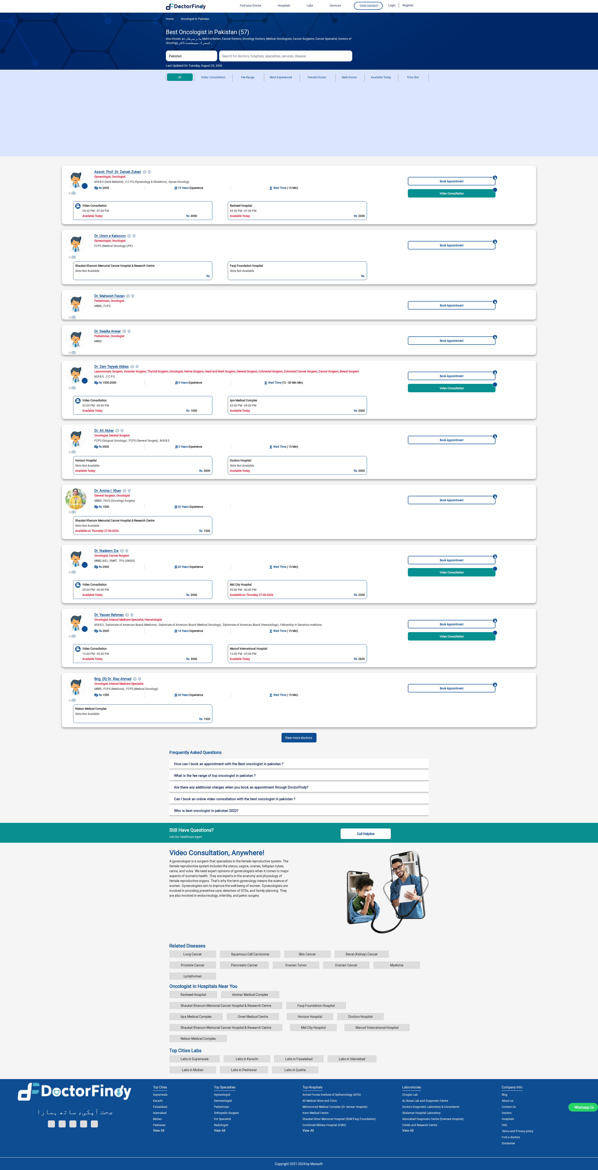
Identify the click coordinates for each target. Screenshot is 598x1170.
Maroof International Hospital (377, 1027)
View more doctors (298, 737)
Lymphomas (193, 976)
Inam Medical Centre (315, 1113)
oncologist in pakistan (194, 19)
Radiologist (221, 1125)
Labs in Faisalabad (299, 1059)
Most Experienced (281, 77)
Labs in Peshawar (244, 1070)
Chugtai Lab (410, 1094)
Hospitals (508, 1119)
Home (170, 19)
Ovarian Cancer (346, 965)
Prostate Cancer (192, 965)
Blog (504, 1094)
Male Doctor (349, 77)
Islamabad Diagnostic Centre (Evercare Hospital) (433, 1119)
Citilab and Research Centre (419, 1125)
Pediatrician (221, 1107)
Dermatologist (223, 1100)
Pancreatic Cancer (244, 965)
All (180, 77)
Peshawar (159, 1125)
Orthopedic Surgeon (226, 1113)
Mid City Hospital (313, 1027)
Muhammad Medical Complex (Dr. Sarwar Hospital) (335, 1107)
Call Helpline (365, 834)
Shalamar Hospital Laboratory (421, 1113)
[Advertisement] (299, 121)
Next (373, 210)
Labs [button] (310, 5)
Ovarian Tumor (296, 965)
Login (391, 5)
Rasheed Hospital (193, 994)
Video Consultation (213, 77)
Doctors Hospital (360, 1016)
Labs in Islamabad (352, 1059)
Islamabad (160, 1113)
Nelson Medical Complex (198, 1038)
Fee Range (247, 77)
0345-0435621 (369, 6)
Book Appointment (451, 181)
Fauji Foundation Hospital (316, 1005)
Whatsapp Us (584, 1107)
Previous (66, 210)
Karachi (158, 1100)
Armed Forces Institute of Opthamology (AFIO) (332, 1094)
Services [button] (335, 5)
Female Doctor (317, 77)
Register (407, 5)
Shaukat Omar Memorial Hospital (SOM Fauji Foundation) (339, 1119)
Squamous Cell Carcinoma (250, 954)
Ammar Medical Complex (250, 994)
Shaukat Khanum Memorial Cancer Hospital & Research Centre (226, 1005)
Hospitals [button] (284, 5)
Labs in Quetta (295, 1070)
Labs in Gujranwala (195, 1059)
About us (507, 1100)
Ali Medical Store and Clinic (320, 1100)
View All (158, 1130)
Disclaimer (508, 1143)
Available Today (381, 77)
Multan (157, 1119)
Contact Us (509, 1107)
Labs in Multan (192, 1070)
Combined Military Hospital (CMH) (324, 1125)
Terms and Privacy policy (517, 1131)
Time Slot (413, 77)
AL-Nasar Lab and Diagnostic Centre (425, 1100)
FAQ (504, 1125)
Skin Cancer (307, 954)
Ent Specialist (222, 1119)
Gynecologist (222, 1094)
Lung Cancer (192, 954)
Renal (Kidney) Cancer (362, 954)
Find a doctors (511, 1137)
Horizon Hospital (310, 1016)
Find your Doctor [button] (250, 5)
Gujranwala (160, 1094)
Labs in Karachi (247, 1059)
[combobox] (191, 55)
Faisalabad (160, 1107)
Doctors (507, 1113)
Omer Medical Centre (253, 1016)
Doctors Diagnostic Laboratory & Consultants (430, 1107)
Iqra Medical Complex (196, 1016)
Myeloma (396, 965)
